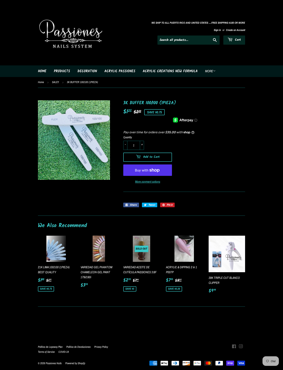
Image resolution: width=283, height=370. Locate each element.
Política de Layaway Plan (50, 347)
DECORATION (87, 71)
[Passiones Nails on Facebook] (234, 347)
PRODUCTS (62, 71)
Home (41, 82)
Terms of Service (46, 352)
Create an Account (235, 30)
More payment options (147, 181)
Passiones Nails (54, 363)
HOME (42, 71)
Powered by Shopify (75, 363)
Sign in (217, 30)
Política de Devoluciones (78, 347)
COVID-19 (63, 352)
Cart (237, 39)
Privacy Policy (101, 347)
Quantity (127, 137)
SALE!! (55, 82)
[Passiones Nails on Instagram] (241, 347)
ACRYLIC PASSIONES (119, 71)
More (209, 71)
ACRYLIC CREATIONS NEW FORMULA (170, 71)
